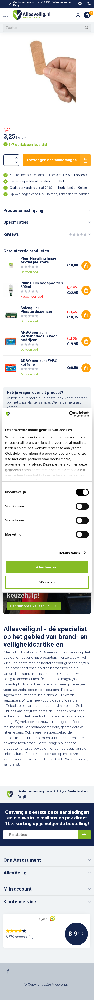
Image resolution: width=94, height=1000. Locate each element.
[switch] (82, 506)
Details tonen (69, 553)
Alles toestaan (47, 567)
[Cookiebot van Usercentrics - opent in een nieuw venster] (69, 414)
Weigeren (47, 582)
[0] (87, 15)
